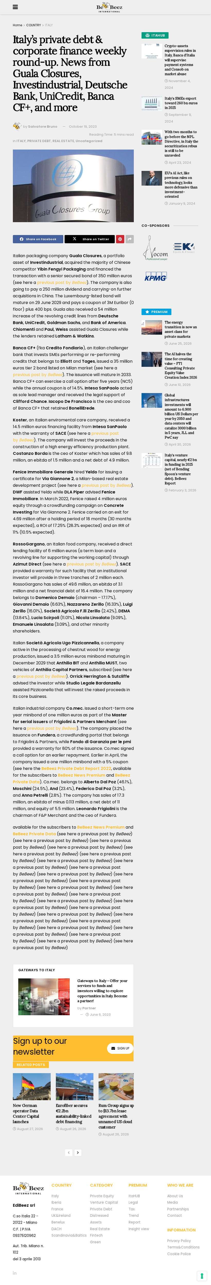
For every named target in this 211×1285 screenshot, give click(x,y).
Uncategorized (89, 140)
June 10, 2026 (179, 384)
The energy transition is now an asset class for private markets (181, 329)
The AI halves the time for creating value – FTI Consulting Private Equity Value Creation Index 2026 (181, 366)
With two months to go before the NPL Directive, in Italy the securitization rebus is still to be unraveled (181, 144)
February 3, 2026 (182, 490)
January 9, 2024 (181, 203)
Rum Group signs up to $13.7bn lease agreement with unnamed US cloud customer (116, 1116)
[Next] (78, 1152)
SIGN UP (123, 1048)
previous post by (61, 282)
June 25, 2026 (180, 343)
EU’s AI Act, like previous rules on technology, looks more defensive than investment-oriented (181, 185)
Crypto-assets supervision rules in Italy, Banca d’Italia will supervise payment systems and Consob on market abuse (180, 60)
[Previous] (69, 1152)
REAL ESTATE (63, 140)
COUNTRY (33, 25)
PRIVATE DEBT (39, 140)
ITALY (49, 25)
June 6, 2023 (100, 1014)
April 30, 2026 (179, 444)
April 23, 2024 (179, 162)
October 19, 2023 (83, 126)
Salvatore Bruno (42, 126)
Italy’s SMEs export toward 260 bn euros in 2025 (181, 103)
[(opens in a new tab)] (156, 248)
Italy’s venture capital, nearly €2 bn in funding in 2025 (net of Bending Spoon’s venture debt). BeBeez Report (181, 469)
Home (17, 25)
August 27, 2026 (29, 1128)
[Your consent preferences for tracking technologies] (202, 1276)
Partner (89, 1008)
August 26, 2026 (72, 1128)
